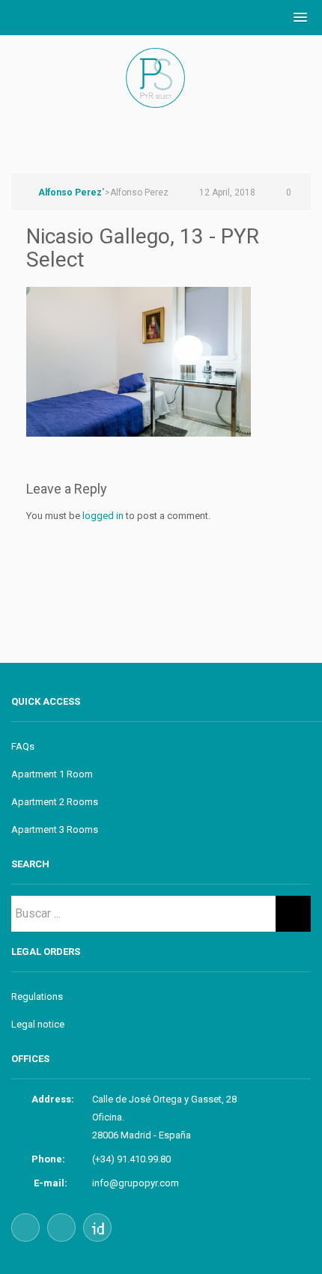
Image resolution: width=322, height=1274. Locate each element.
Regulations (37, 996)
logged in (103, 515)
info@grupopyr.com (135, 1183)
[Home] (161, 94)
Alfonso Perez (70, 192)
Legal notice (37, 1024)
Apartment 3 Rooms (54, 829)
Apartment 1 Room (52, 774)
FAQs (22, 746)
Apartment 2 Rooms (54, 801)
